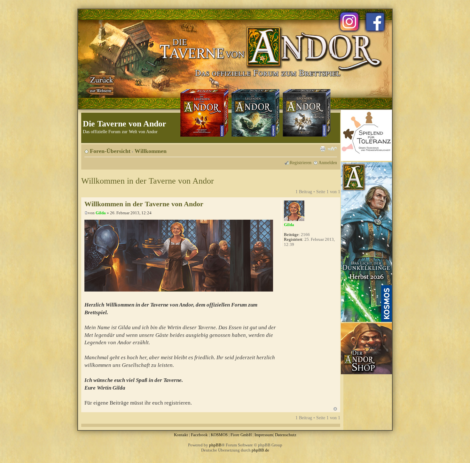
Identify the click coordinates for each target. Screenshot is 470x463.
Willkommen (151, 151)
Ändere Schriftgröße (332, 149)
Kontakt (181, 434)
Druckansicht (322, 149)
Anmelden (327, 162)
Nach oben (335, 409)
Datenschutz (285, 434)
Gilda (101, 212)
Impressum (264, 434)
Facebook (199, 434)
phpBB (215, 445)
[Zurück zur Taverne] (100, 84)
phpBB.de (260, 450)
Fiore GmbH (241, 434)
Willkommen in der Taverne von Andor (147, 181)
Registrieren (300, 162)
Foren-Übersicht (110, 151)
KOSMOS (219, 434)
